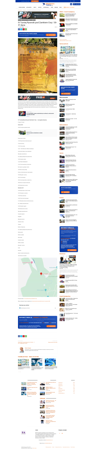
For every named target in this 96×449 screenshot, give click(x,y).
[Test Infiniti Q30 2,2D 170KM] (62, 110)
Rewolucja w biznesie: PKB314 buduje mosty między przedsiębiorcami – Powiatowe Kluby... (71, 180)
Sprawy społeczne (64, 43)
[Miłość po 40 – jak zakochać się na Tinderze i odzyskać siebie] (62, 310)
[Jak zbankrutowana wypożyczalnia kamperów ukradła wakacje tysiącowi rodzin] (62, 201)
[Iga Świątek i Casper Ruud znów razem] (23, 388)
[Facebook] (72, 1)
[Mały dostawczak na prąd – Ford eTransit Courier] (62, 148)
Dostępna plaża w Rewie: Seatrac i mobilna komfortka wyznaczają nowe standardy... (71, 65)
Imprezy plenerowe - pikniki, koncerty (65, 40)
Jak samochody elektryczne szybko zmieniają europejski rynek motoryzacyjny (71, 128)
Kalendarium (62, 253)
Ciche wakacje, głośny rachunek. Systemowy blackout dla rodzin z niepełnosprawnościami (70, 75)
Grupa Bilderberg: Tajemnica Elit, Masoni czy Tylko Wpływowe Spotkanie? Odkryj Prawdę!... (70, 15)
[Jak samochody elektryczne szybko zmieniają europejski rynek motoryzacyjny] (62, 128)
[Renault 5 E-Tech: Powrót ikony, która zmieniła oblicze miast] (62, 143)
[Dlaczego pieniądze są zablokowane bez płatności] (62, 206)
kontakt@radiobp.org (48, 443)
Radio (35, 7)
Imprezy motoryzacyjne (63, 39)
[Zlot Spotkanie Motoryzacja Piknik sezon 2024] (42, 393)
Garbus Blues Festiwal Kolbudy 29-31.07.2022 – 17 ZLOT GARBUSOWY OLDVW (26, 343)
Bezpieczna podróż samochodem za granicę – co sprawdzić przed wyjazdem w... (71, 210)
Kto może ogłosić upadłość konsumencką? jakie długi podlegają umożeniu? (50, 416)
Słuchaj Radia (35, 1)
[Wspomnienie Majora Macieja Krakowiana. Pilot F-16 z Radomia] (62, 176)
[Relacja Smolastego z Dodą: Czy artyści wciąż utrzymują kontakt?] (62, 161)
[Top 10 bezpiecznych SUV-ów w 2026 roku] (42, 383)
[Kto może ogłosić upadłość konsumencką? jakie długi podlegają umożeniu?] (42, 416)
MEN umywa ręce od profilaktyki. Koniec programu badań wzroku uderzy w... (70, 70)
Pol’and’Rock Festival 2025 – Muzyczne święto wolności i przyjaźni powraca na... (71, 276)
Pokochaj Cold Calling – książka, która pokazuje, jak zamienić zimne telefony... (71, 299)
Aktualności (28, 7)
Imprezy (61, 153)
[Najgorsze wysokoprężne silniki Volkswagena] (62, 100)
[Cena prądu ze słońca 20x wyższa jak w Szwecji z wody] (62, 35)
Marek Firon (61, 58)
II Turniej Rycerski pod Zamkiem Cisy (30, 298)
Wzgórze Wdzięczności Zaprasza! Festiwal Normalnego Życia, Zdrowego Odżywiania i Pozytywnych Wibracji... (71, 290)
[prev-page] (18, 371)
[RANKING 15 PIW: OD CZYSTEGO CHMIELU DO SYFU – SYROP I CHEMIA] (42, 388)
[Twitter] (21, 29)
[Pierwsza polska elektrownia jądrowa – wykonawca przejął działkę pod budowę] (62, 30)
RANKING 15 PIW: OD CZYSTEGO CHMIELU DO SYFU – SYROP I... (51, 388)
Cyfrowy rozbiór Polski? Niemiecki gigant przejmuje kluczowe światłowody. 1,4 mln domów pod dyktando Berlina (51, 367)
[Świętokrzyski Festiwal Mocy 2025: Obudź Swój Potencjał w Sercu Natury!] (62, 286)
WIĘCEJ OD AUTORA (34, 356)
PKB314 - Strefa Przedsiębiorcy (67, 11)
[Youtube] (74, 1)
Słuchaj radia (51, 34)
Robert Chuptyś (28, 348)
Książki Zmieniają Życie (65, 296)
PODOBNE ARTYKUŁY (23, 356)
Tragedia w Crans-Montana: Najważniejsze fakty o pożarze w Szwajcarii (70, 165)
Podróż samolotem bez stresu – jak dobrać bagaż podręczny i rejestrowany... (71, 215)
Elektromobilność (64, 124)
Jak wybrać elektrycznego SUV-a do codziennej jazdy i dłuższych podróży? (71, 133)
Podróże (62, 197)
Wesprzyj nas (52, 326)
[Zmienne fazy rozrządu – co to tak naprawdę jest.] (62, 120)
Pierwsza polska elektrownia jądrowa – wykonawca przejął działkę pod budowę (71, 29)
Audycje (39, 7)
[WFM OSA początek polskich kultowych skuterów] (62, 105)
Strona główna (22, 7)
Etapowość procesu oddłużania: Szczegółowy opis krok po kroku (51, 421)
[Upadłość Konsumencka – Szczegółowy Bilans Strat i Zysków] (42, 406)
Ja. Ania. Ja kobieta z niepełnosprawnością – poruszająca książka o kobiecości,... (71, 304)
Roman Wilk (61, 268)
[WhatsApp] (26, 29)
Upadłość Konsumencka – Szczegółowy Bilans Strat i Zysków (50, 406)
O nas (60, 7)
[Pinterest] (24, 29)
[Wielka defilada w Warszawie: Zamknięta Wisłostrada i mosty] (62, 156)
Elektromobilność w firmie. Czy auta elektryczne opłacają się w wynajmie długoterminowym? (71, 138)
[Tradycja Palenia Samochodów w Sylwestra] (62, 171)
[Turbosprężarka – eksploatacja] (62, 115)
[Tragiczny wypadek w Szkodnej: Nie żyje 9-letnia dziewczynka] (62, 80)
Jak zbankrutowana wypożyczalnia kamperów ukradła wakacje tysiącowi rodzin (71, 200)
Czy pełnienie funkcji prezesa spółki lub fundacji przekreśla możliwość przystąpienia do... (51, 411)
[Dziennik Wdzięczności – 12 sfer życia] (62, 314)
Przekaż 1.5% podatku (70, 7)
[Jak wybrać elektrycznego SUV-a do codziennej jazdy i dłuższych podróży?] (62, 133)
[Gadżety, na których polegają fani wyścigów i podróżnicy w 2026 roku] (62, 221)
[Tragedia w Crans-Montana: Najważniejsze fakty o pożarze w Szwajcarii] (62, 166)
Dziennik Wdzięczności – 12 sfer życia (71, 313)
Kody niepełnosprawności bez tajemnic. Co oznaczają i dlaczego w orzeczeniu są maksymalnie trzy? (24, 367)
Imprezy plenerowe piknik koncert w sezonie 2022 (41, 301)
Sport (52, 7)
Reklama (56, 7)
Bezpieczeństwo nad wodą (52, 342)
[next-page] (20, 371)
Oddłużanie (66, 192)
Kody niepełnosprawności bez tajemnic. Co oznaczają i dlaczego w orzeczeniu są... (69, 56)
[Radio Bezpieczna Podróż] (48, 4)
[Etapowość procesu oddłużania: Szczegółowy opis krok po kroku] (42, 422)
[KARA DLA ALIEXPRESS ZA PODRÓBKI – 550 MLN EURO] (62, 25)
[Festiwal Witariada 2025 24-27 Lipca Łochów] (62, 281)
